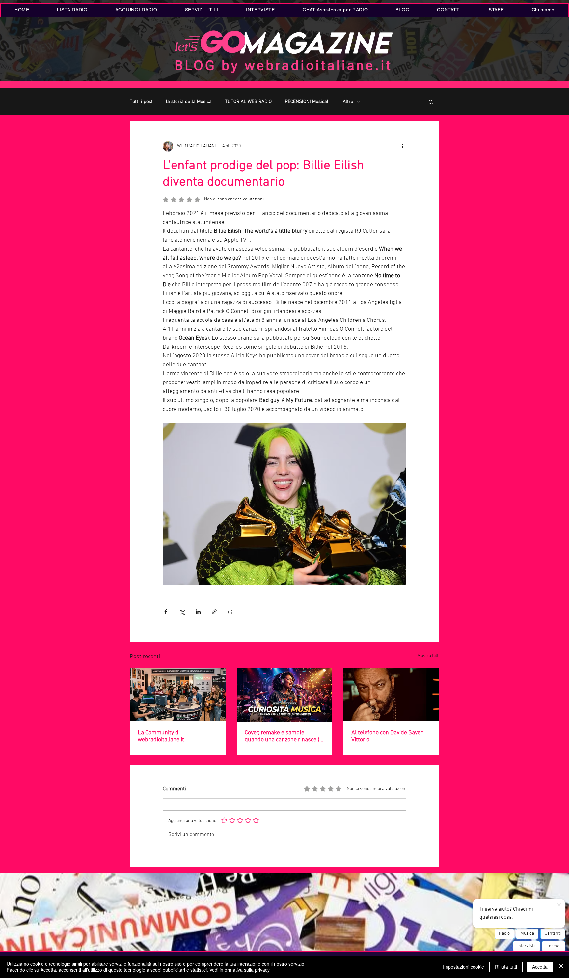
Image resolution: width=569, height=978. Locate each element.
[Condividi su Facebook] (166, 612)
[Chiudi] (561, 967)
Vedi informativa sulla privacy (239, 969)
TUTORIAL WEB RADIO (248, 102)
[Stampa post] (230, 612)
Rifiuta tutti (506, 966)
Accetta (540, 966)
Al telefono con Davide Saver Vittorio (387, 736)
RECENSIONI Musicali (307, 102)
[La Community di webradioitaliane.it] (178, 694)
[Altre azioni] (402, 146)
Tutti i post (141, 102)
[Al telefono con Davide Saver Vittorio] (391, 694)
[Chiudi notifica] (559, 905)
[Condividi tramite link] (214, 612)
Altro (348, 102)
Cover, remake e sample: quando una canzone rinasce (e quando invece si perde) (283, 736)
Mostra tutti (428, 655)
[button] (201, 10)
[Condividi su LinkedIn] (198, 612)
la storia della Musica (189, 102)
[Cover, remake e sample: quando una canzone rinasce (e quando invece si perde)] (285, 695)
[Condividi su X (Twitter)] (182, 612)
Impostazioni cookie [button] (463, 966)
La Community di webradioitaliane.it (161, 736)
